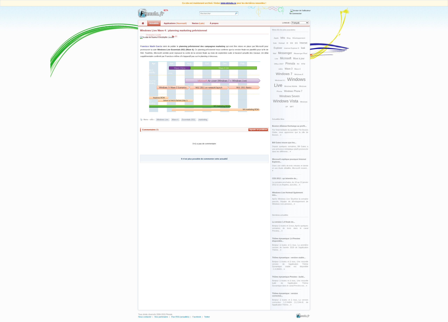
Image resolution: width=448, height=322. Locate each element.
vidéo (280, 69)
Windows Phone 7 (293, 91)
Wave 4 (175, 119)
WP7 (292, 107)
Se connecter (295, 13)
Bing (288, 38)
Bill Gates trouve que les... (284, 143)
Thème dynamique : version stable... (289, 257)
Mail (274, 53)
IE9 (296, 43)
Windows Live (162, 119)
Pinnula (290, 63)
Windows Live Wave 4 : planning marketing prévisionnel (173, 30)
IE (287, 43)
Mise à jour (298, 58)
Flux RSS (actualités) (180, 317)
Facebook (196, 317)
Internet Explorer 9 (291, 48)
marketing (203, 119)
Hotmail (282, 43)
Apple (276, 38)
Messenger (285, 53)
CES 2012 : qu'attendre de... (285, 178)
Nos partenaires (161, 317)
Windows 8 (298, 74)
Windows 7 (284, 74)
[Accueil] (152, 13)
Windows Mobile (290, 86)
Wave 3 (288, 68)
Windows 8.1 (280, 80)
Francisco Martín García (151, 46)
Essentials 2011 (188, 119)
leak (303, 48)
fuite (275, 43)
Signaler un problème (258, 129)
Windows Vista (285, 101)
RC (298, 64)
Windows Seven (289, 96)
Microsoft (285, 58)
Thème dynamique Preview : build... (288, 277)
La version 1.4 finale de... (283, 222)
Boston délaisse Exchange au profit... (289, 126)
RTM (303, 64)
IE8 (291, 43)
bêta (283, 38)
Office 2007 (279, 64)
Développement (298, 38)
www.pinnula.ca (228, 3)
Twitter (207, 317)
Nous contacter (144, 317)
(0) (176, 36)
